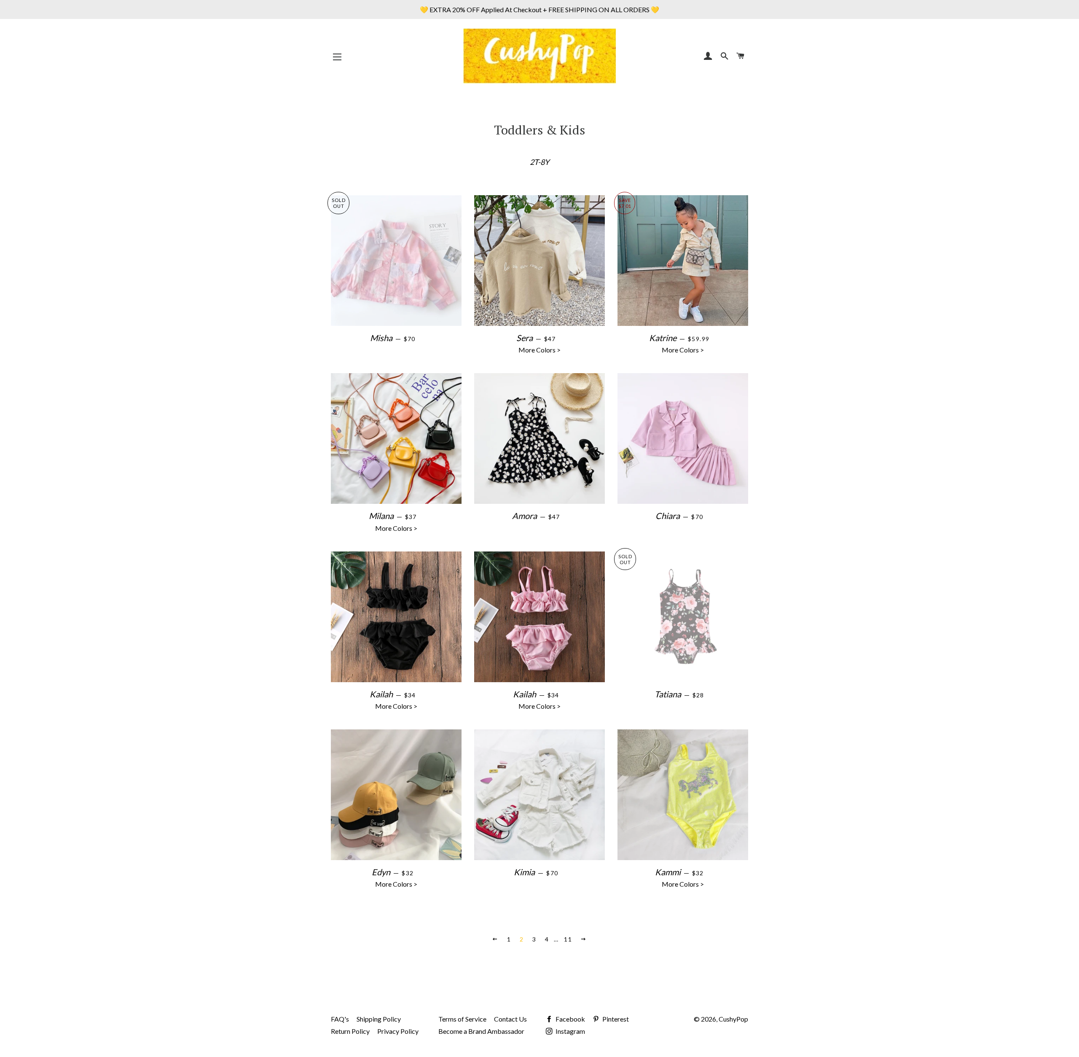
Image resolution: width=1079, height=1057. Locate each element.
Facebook (569, 1019)
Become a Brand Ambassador (481, 1031)
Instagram (569, 1031)
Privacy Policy (398, 1031)
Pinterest (615, 1019)
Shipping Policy (379, 1019)
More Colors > (556, 343)
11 (568, 939)
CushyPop (733, 1019)
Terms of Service (462, 1019)
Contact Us (510, 1019)
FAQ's (340, 1019)
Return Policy (350, 1031)
